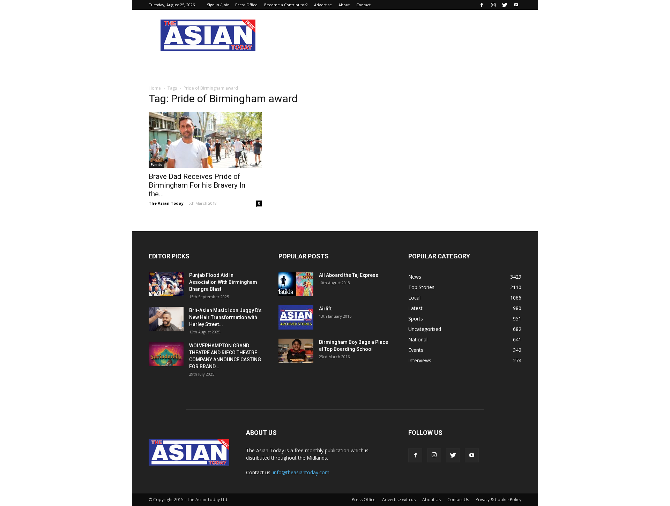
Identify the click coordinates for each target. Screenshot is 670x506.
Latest (415, 308)
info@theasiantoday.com (301, 472)
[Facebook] (481, 5)
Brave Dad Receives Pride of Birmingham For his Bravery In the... (197, 185)
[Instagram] (493, 5)
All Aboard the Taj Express (348, 275)
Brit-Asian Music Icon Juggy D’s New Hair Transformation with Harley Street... (225, 317)
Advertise (323, 4)
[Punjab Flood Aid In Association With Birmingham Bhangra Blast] (166, 284)
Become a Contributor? (285, 4)
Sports (415, 318)
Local (414, 297)
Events (156, 164)
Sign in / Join (218, 4)
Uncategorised (424, 329)
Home (155, 88)
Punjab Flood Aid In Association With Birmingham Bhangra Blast (223, 282)
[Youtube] (516, 5)
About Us (431, 500)
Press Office (246, 4)
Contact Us (458, 500)
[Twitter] (504, 5)
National (417, 339)
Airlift (325, 308)
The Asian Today (166, 203)
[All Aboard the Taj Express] (295, 284)
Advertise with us (399, 500)
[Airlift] (295, 317)
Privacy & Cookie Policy (498, 500)
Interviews (419, 360)
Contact (363, 4)
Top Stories (421, 287)
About (344, 4)
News (414, 276)
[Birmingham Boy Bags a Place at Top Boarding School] (295, 351)
